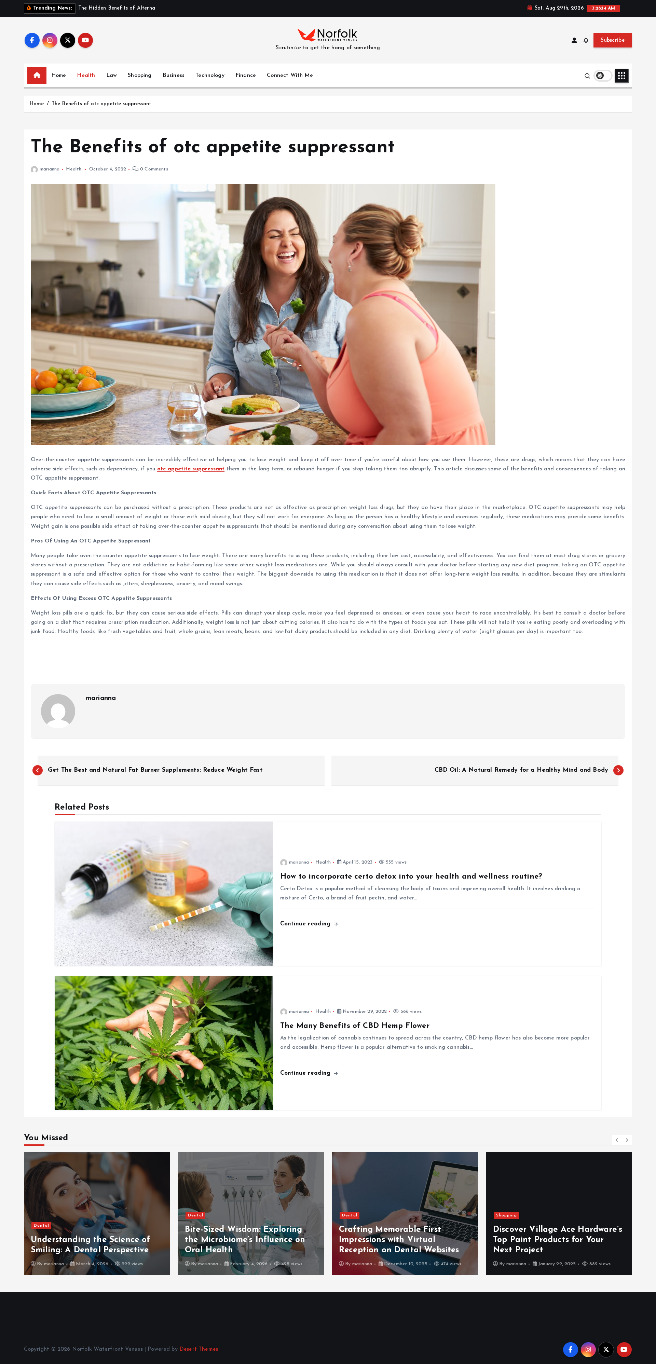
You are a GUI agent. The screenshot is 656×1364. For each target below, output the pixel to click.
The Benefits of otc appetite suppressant (101, 104)
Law (111, 75)
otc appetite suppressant (191, 469)
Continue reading (306, 924)
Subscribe (613, 40)
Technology (209, 75)
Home (58, 75)
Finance (245, 75)
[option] (104, 1213)
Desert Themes (198, 1349)
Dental (48, 1215)
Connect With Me (290, 75)
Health (86, 75)
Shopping (139, 75)
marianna (49, 169)
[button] (617, 1140)
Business (173, 75)
